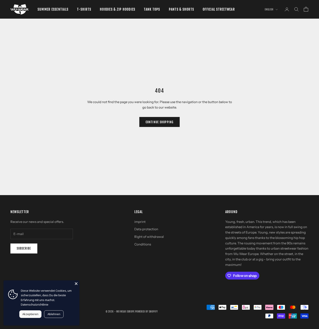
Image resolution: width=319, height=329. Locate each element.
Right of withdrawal (149, 237)
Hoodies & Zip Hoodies (117, 9)
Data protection (146, 229)
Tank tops (152, 9)
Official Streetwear (219, 9)
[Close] (76, 283)
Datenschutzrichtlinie (34, 304)
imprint (140, 222)
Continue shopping (159, 122)
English (269, 9)
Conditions (142, 244)
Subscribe (24, 248)
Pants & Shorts (181, 9)
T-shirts (84, 9)
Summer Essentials (53, 9)
